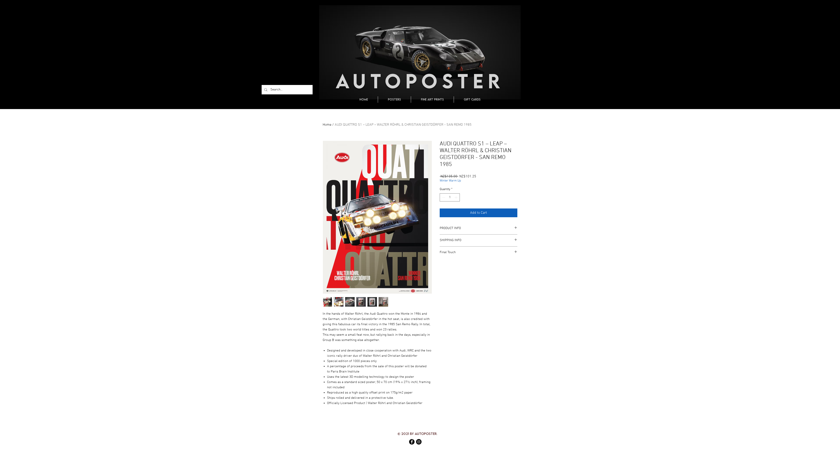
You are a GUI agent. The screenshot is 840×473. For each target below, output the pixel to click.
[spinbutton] (450, 197)
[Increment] (456, 197)
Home (327, 125)
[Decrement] (443, 197)
